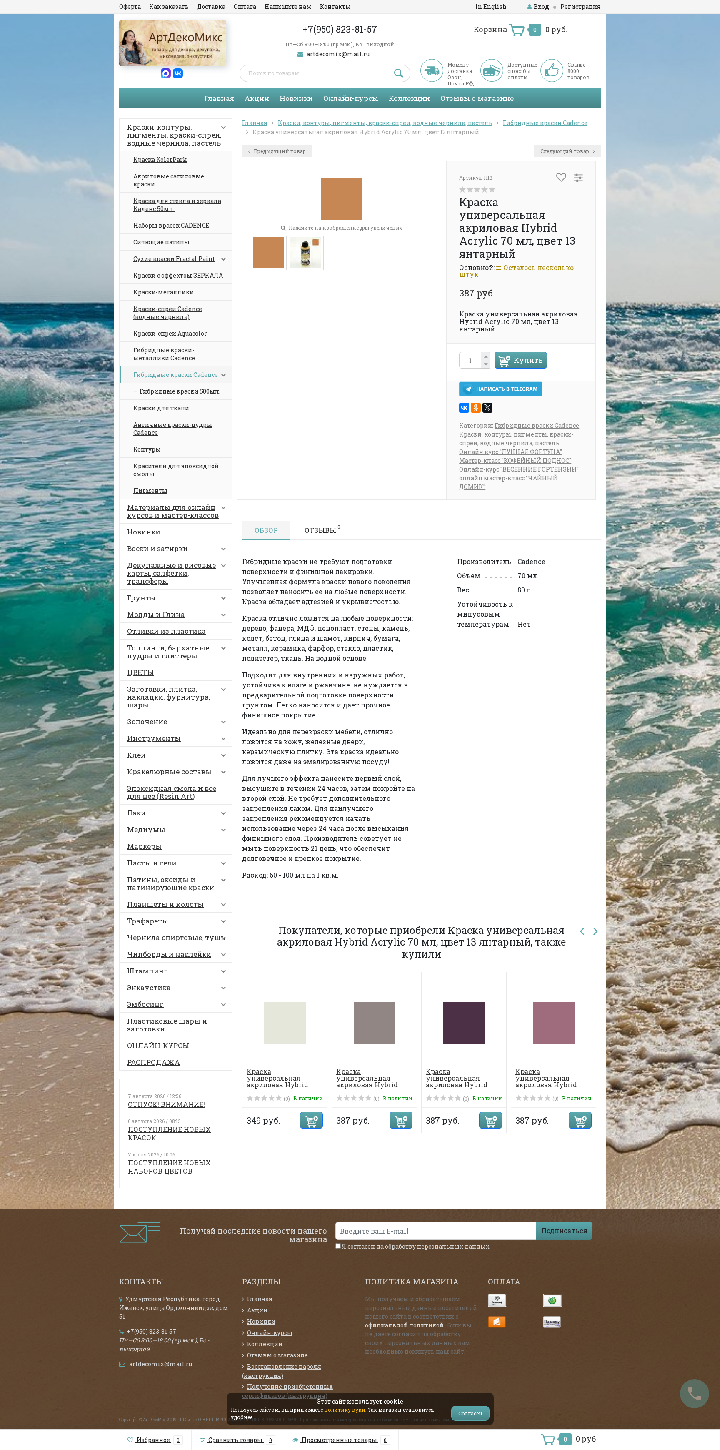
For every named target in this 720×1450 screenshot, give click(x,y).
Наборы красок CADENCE (171, 225)
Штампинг (147, 971)
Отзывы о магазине (477, 98)
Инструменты (154, 738)
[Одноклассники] (476, 408)
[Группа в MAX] (166, 72)
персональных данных (453, 1246)
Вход (541, 6)
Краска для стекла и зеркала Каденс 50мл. (177, 205)
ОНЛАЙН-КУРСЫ (158, 1045)
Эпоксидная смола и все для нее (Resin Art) (171, 792)
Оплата (245, 6)
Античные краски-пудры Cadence (172, 429)
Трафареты (147, 921)
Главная (219, 98)
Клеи (136, 755)
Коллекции (409, 98)
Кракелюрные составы (169, 771)
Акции (257, 98)
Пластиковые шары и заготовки (167, 1025)
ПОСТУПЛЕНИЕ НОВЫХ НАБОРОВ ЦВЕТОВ (169, 1166)
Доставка (211, 6)
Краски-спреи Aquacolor (170, 333)
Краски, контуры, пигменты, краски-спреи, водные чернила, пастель (174, 135)
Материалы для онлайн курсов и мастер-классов (173, 511)
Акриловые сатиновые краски (168, 180)
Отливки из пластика (166, 631)
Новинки (296, 98)
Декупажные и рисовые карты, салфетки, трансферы (171, 573)
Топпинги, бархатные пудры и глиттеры (168, 651)
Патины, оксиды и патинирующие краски (170, 883)
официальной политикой (404, 1325)
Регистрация (580, 6)
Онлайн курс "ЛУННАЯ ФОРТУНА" (510, 452)
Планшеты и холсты (165, 904)
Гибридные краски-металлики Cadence (164, 354)
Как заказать (169, 6)
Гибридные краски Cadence (175, 375)
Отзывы (322, 529)
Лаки (136, 813)
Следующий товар (565, 151)
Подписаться (564, 1230)
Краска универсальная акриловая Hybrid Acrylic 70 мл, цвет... (282, 1081)
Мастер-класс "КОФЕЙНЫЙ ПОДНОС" (515, 460)
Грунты (141, 597)
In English (491, 6)
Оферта (130, 6)
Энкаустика (149, 987)
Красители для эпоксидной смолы (176, 470)
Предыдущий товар (279, 151)
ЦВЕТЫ (140, 672)
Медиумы (146, 829)
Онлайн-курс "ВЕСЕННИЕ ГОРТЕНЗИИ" (519, 469)
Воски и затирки (157, 548)
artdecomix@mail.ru (338, 54)
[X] (487, 408)
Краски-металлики (163, 292)
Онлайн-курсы (350, 98)
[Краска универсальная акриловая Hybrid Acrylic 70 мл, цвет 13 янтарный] (268, 251)
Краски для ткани (161, 408)
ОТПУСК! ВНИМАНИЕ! (166, 1104)
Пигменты (150, 490)
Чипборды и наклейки (169, 954)
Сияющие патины (161, 242)
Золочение (147, 721)
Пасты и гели (152, 863)
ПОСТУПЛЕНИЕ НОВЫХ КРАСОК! (169, 1133)
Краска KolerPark (160, 159)
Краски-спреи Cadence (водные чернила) (167, 313)
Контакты (335, 6)
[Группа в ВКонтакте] (178, 72)
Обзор (266, 530)
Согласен (470, 1413)
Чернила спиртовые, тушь (176, 937)
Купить (528, 360)
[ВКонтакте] (464, 408)
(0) (286, 1098)
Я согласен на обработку (415, 1246)
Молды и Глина (156, 614)
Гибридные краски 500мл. (180, 391)
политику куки (344, 1409)
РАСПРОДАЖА (153, 1062)
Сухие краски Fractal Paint (174, 259)
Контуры (147, 449)
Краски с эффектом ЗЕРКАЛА (178, 275)
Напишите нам (288, 6)
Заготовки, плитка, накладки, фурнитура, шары (168, 697)
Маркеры (144, 846)
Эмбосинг (145, 1004)
